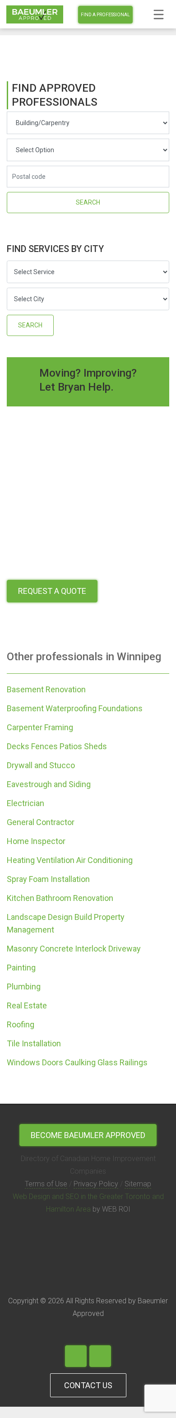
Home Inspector (36, 841)
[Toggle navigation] (159, 14)
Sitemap (138, 1184)
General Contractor (40, 822)
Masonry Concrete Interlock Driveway (74, 948)
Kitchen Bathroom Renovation (60, 898)
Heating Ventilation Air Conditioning (70, 860)
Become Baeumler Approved (88, 1135)
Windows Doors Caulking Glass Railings (77, 1062)
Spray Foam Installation (48, 879)
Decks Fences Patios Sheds (57, 746)
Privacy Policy (96, 1184)
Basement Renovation (46, 689)
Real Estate (27, 1005)
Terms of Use (46, 1184)
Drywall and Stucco (41, 765)
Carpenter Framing (40, 727)
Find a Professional (105, 14)
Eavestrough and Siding (49, 784)
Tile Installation (34, 1043)
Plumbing (24, 986)
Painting (21, 967)
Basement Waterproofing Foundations (75, 708)
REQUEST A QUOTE (52, 591)
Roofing (20, 1024)
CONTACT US (88, 1385)
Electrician (25, 803)
